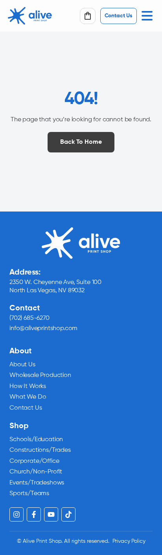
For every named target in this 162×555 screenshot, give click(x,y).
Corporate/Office (34, 461)
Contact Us (25, 408)
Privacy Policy (128, 541)
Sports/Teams (29, 493)
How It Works (27, 386)
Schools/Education (36, 439)
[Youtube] (51, 514)
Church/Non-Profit (35, 472)
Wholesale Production (40, 375)
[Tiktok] (68, 514)
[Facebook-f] (34, 514)
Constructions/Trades (40, 450)
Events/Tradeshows (36, 483)
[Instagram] (16, 514)
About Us (22, 365)
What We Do (27, 397)
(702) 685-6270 (29, 318)
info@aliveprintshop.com (43, 328)
